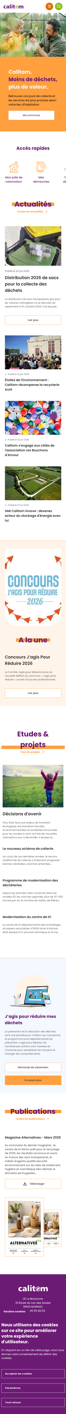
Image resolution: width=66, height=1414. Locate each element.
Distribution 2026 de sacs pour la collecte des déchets (32, 284)
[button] (58, 6)
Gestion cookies (14, 1311)
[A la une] (33, 587)
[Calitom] (33, 1288)
